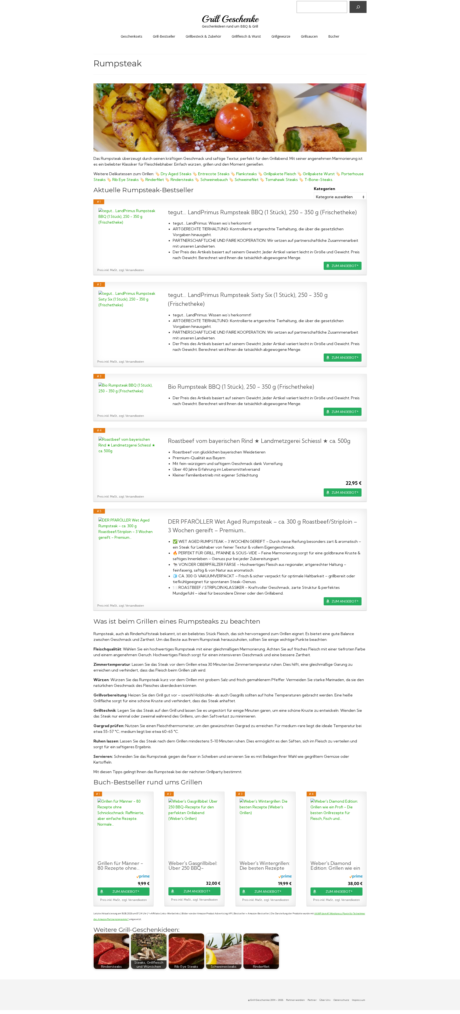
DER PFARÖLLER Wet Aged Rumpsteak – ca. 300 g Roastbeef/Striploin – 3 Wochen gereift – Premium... (262, 526)
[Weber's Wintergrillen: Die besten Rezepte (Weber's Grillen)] (266, 828)
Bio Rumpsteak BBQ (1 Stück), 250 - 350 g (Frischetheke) (241, 386)
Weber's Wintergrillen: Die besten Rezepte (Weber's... (265, 865)
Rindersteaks (183, 179)
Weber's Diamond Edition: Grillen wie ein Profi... (335, 865)
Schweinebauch (214, 179)
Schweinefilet (247, 179)
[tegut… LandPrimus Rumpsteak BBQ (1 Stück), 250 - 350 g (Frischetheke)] (128, 216)
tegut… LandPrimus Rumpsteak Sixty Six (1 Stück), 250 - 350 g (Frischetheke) (248, 299)
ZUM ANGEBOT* (345, 266)
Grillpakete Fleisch (280, 173)
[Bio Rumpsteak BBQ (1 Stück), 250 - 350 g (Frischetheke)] (128, 388)
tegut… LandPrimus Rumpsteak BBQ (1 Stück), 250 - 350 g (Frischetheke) (262, 212)
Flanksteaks (247, 173)
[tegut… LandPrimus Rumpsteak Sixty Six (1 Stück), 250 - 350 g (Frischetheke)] (128, 299)
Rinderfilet (155, 179)
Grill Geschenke (230, 19)
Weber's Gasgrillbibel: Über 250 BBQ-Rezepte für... (192, 865)
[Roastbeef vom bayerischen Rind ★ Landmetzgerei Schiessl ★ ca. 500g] (128, 445)
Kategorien (324, 188)
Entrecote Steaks (214, 173)
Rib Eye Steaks (125, 179)
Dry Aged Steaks (176, 173)
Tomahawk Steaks (281, 179)
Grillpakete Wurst (319, 173)
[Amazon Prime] (143, 876)
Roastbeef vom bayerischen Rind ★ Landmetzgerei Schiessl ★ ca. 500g (259, 440)
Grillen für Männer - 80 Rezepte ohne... (120, 865)
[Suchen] (358, 7)
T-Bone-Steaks (318, 179)
